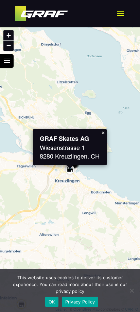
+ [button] (8, 35)
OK (52, 301)
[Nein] (131, 290)
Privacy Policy (80, 301)
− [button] (8, 45)
